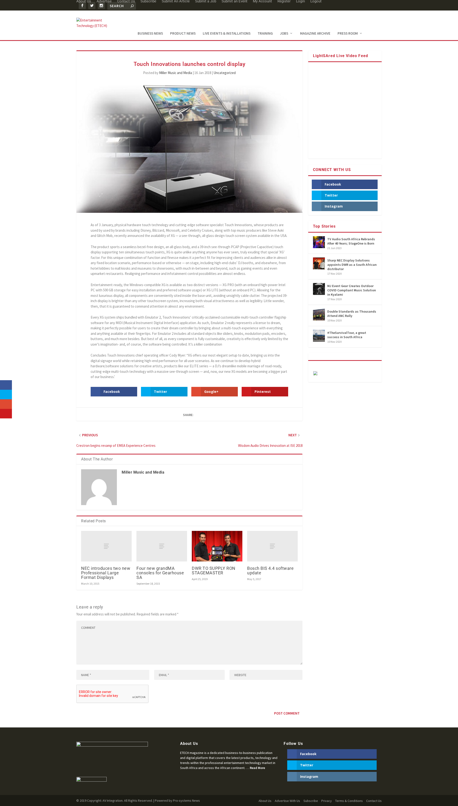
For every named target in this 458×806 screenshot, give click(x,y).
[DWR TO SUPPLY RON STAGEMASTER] (217, 546)
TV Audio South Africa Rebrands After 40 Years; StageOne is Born (351, 241)
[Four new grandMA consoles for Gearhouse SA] (161, 546)
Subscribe (310, 801)
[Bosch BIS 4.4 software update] (272, 546)
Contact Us (374, 801)
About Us (265, 801)
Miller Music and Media (175, 72)
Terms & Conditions (349, 801)
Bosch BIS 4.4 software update (270, 570)
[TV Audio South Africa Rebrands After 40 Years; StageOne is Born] (319, 242)
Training (265, 34)
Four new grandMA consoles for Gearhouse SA (160, 573)
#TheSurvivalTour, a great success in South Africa (346, 335)
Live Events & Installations (226, 34)
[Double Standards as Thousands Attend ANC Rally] (319, 314)
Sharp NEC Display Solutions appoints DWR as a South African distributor (352, 264)
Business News (150, 34)
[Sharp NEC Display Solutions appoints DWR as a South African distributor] (319, 263)
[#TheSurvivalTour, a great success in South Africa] (319, 336)
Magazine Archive (315, 34)
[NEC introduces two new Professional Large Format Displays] (106, 546)
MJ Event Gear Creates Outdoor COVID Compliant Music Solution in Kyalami (351, 290)
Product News (183, 34)
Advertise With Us (287, 801)
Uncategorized (224, 72)
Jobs (284, 34)
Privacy (326, 801)
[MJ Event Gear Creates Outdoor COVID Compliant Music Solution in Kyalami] (319, 289)
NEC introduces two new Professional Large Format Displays (105, 573)
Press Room (348, 34)
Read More (257, 768)
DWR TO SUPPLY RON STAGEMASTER (213, 570)
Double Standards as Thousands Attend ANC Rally (351, 313)
